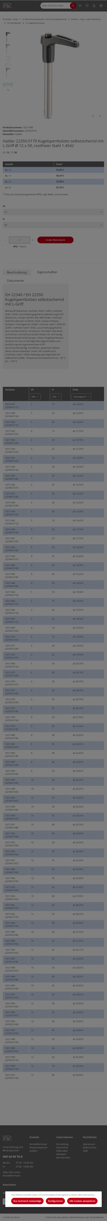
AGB (85, 1150)
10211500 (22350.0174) (11, 1067)
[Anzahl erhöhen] (33, 240)
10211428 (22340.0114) (11, 415)
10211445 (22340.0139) (11, 576)
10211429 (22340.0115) (11, 424)
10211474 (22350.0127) (11, 683)
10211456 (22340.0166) (11, 853)
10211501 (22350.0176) (11, 1076)
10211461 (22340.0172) (11, 906)
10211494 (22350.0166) (11, 1005)
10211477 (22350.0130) (11, 710)
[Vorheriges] (93, 116)
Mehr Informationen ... (87, 1195)
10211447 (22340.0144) (11, 781)
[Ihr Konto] (94, 5)
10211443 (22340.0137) (11, 558)
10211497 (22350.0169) (11, 1032)
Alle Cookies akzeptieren (82, 1201)
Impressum (89, 1144)
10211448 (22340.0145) (11, 790)
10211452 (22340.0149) (11, 835)
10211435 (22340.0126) (11, 477)
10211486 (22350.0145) (11, 942)
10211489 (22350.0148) (11, 978)
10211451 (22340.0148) (11, 826)
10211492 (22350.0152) (11, 1050)
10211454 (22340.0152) (11, 898)
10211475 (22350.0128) (11, 692)
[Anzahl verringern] (6, 240)
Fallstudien (62, 1150)
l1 (4, 219)
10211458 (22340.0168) (11, 871)
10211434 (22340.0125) (11, 450)
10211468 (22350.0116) (11, 665)
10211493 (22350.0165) (11, 951)
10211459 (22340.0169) (11, 889)
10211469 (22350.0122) (11, 629)
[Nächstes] (100, 116)
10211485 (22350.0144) (11, 933)
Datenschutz (89, 1147)
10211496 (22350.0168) (11, 1023)
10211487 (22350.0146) (11, 960)
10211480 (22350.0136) (11, 737)
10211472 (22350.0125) (11, 656)
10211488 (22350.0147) (11, 969)
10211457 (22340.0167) (11, 862)
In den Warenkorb (55, 239)
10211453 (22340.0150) (11, 844)
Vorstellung (62, 1144)
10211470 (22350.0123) (11, 638)
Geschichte (62, 1147)
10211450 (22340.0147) (11, 817)
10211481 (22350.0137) (11, 745)
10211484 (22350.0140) (11, 772)
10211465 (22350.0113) (11, 602)
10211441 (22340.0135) (11, 540)
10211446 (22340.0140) (11, 585)
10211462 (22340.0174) (11, 915)
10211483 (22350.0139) (11, 763)
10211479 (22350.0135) (11, 728)
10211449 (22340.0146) (11, 808)
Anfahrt (33, 1150)
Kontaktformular (11, 1175)
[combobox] (56, 6)
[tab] (17, 272)
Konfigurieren (55, 1201)
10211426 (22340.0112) (11, 522)
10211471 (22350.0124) (11, 647)
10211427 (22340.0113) (11, 406)
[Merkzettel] (87, 5)
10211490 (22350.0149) (11, 987)
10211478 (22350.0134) (11, 719)
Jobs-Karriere (63, 1157)
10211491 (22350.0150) (11, 996)
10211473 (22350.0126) (11, 674)
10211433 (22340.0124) (11, 441)
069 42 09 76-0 (13, 1156)
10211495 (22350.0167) (11, 1014)
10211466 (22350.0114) (11, 611)
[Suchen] (73, 6)
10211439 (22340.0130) (11, 513)
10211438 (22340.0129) (11, 504)
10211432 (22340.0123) (11, 432)
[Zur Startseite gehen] (7, 5)
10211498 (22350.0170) (11, 1041)
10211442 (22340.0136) (11, 549)
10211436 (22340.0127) (11, 486)
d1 (4, 206)
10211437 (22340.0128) (11, 495)
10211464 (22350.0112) (11, 593)
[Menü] (80, 5)
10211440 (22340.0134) (11, 531)
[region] (53, 76)
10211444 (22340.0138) (11, 567)
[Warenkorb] (101, 5)
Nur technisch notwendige (27, 1201)
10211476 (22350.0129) (11, 701)
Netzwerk (61, 1154)
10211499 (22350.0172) (11, 1059)
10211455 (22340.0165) (11, 799)
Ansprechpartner (39, 1147)
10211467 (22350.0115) (11, 620)
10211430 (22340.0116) (11, 468)
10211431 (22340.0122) (11, 459)
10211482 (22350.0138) (11, 754)
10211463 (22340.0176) (11, 924)
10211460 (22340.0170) (11, 880)
